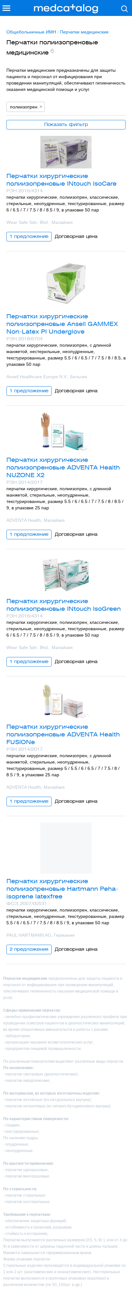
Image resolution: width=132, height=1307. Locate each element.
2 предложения (29, 949)
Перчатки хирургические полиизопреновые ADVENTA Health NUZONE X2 (63, 467)
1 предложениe (29, 236)
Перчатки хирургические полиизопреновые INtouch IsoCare (61, 179)
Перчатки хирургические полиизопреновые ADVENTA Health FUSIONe (63, 734)
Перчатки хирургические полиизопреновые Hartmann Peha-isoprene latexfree (62, 888)
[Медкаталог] (66, 8)
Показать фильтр (66, 124)
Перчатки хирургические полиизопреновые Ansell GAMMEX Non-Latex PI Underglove (62, 324)
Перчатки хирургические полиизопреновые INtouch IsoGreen (63, 604)
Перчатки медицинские (84, 31)
